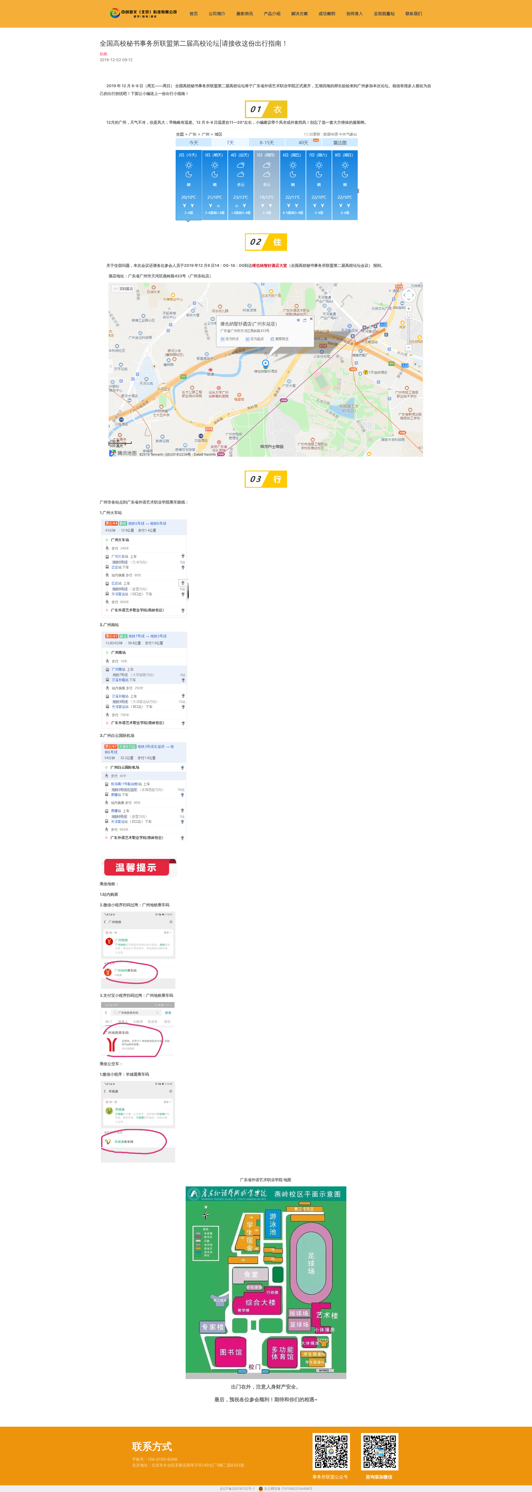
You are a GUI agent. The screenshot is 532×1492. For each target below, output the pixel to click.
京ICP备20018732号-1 (237, 1488)
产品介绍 (272, 14)
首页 (194, 14)
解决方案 (299, 14)
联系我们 (413, 14)
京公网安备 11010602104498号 (288, 1488)
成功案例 (327, 14)
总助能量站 (384, 14)
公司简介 (217, 14)
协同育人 (354, 14)
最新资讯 (244, 14)
